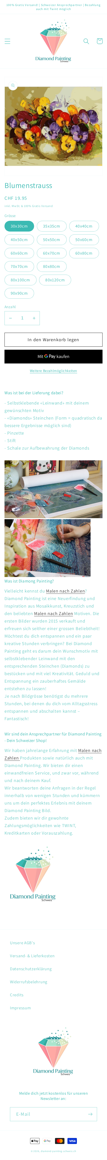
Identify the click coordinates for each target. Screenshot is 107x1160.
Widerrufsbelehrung (28, 982)
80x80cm (51, 266)
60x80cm (84, 253)
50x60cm (84, 239)
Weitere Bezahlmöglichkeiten (53, 370)
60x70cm (51, 253)
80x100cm (20, 280)
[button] (7, 41)
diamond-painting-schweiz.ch (58, 1151)
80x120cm (55, 280)
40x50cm (19, 239)
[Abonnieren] (90, 1114)
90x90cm (19, 293)
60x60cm (19, 253)
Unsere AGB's (22, 942)
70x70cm (19, 266)
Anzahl (10, 306)
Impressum (20, 1008)
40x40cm (84, 226)
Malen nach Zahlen (65, 591)
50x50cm (51, 239)
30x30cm (19, 226)
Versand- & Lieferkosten (32, 955)
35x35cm (51, 226)
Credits (17, 995)
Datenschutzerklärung (31, 969)
